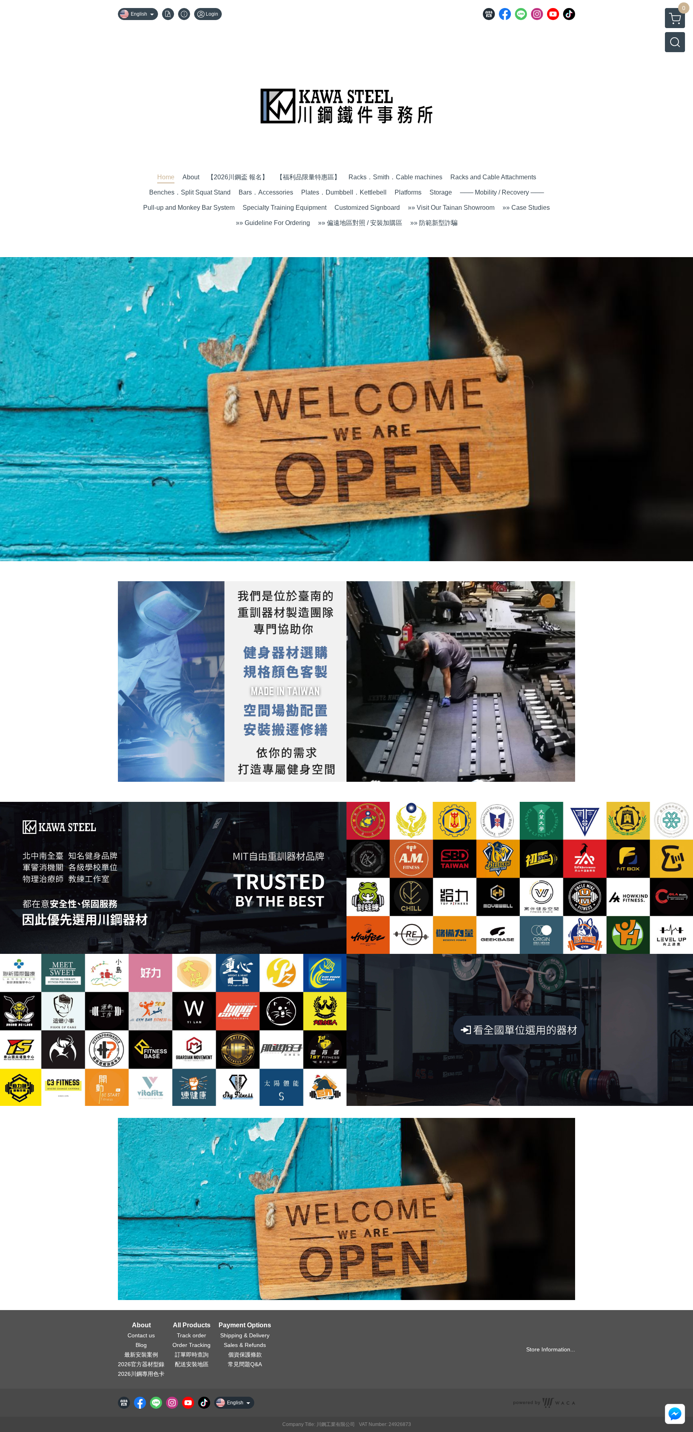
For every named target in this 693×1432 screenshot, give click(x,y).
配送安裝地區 (192, 1364)
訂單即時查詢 (192, 1354)
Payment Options (245, 1325)
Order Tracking (191, 1345)
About (141, 1325)
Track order (191, 1335)
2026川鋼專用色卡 (141, 1374)
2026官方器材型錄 (141, 1364)
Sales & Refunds (245, 1345)
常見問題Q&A (245, 1364)
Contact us (141, 1335)
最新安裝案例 (141, 1354)
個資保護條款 (245, 1354)
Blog (141, 1345)
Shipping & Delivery (245, 1335)
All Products (192, 1325)
